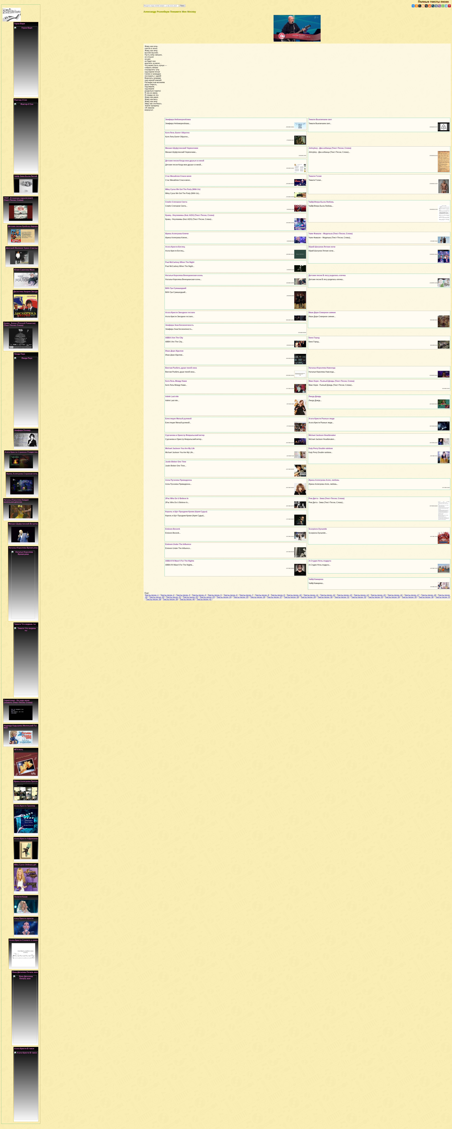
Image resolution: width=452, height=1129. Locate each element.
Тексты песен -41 (204, 599)
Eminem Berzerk (172, 529)
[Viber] (439, 5)
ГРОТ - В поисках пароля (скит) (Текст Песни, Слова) (18, 199)
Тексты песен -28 (291, 597)
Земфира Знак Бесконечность (179, 325)
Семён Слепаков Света (176, 202)
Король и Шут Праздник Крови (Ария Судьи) (186, 512)
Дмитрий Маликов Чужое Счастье (22, 248)
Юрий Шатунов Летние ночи (322, 247)
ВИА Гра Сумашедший (175, 288)
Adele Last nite (172, 396)
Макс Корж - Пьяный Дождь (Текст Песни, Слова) (331, 381)
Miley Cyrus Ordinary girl (25, 865)
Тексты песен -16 (394, 595)
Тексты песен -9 (278, 595)
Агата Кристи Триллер (24, 806)
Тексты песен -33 (375, 597)
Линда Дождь (315, 396)
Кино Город (314, 338)
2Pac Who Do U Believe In (176, 498)
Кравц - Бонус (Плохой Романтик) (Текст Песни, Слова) (19, 324)
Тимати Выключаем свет (320, 119)
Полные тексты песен (435, 1)
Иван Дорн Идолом (174, 351)
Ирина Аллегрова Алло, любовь (324, 480)
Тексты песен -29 (308, 597)
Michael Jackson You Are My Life (180, 448)
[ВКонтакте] (413, 5)
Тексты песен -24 (224, 597)
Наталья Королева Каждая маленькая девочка (16, 501)
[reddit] (429, 5)
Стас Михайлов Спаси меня (178, 176)
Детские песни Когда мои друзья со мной (184, 161)
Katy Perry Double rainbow (321, 448)
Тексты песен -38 (153, 599)
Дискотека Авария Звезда (25, 292)
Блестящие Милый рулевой (178, 419)
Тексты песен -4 (199, 595)
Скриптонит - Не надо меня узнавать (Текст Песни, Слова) (18, 701)
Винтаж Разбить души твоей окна (181, 368)
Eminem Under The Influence (178, 544)
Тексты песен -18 (428, 595)
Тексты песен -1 (152, 595)
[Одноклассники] (416, 5)
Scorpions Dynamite (318, 529)
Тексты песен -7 (246, 595)
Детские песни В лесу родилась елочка (327, 275)
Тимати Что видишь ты (25, 624)
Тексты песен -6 (230, 595)
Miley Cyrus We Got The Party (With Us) (182, 189)
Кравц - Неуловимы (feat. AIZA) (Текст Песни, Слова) (189, 215)
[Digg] (426, 5)
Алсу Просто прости (23, 918)
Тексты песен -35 (409, 597)
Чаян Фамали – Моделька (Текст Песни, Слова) (331, 234)
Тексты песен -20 (156, 597)
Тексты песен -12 (327, 595)
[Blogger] (423, 5)
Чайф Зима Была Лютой (25, 176)
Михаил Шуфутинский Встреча (23, 524)
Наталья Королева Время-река (23, 548)
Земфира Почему (22, 430)
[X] (419, 5)
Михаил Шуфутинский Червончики (181, 148)
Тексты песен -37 (442, 597)
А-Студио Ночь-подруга (320, 561)
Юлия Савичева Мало (24, 270)
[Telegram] (446, 5)
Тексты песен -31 (341, 597)
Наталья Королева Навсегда (322, 368)
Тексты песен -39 (170, 599)
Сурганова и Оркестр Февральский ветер (184, 435)
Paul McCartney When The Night (179, 262)
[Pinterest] (449, 5)
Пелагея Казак (20, 897)
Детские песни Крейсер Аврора (23, 226)
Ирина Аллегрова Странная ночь (22, 474)
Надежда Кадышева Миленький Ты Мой (20, 727)
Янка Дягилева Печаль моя (25, 972)
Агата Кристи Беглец (175, 247)
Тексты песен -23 (207, 597)
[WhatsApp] (442, 5)
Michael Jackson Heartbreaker (322, 435)
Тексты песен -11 (310, 595)
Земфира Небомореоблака (178, 119)
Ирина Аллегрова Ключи (177, 234)
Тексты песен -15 (378, 595)
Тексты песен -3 (183, 595)
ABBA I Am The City (174, 338)
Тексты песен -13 (344, 595)
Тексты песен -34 (392, 597)
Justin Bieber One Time (175, 462)
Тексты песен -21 (173, 597)
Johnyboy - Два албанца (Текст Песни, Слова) (330, 148)
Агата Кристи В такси (24, 1049)
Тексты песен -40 (187, 599)
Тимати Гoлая (315, 176)
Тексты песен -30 (325, 597)
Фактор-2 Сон (20, 100)
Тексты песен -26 (257, 597)
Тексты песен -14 (361, 595)
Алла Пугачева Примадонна (178, 480)
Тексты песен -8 (262, 595)
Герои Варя (19, 24)
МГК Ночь (18, 750)
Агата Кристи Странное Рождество (21, 452)
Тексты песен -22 (190, 597)
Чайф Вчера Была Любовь (321, 202)
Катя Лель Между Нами (176, 381)
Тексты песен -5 (215, 595)
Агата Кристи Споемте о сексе (23, 940)
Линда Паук (19, 354)
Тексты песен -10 (294, 595)
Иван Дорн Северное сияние (322, 312)
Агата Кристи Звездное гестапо (180, 312)
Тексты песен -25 (240, 597)
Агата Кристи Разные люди (321, 419)
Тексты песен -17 (411, 595)
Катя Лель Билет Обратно (177, 133)
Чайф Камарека (316, 579)
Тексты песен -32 (358, 597)
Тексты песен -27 (274, 597)
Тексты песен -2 (167, 595)
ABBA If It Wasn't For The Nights (179, 561)
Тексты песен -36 (426, 597)
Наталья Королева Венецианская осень (184, 275)
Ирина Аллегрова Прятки (26, 781)
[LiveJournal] (433, 5)
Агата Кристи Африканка (26, 839)
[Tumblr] (436, 5)
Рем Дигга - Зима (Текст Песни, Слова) (326, 498)
